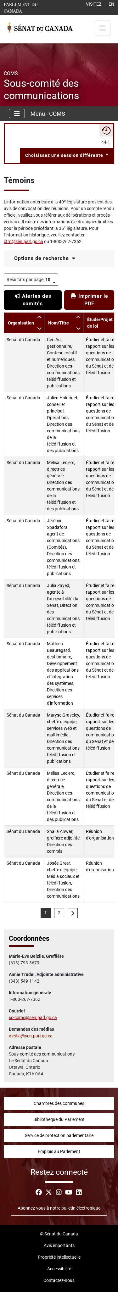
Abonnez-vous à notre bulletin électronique (59, 1208)
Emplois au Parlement (59, 1151)
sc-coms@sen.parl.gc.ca (33, 1017)
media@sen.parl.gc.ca (31, 1035)
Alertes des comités (35, 300)
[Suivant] (73, 913)
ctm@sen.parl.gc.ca (23, 241)
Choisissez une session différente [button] (64, 155)
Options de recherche (42, 258)
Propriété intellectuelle (59, 1257)
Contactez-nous (59, 1280)
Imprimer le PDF (92, 300)
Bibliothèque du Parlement (59, 1119)
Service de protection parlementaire (59, 1135)
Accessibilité (59, 1268)
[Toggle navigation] (102, 28)
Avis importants (59, 1245)
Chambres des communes (59, 1103)
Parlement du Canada (29, 7)
